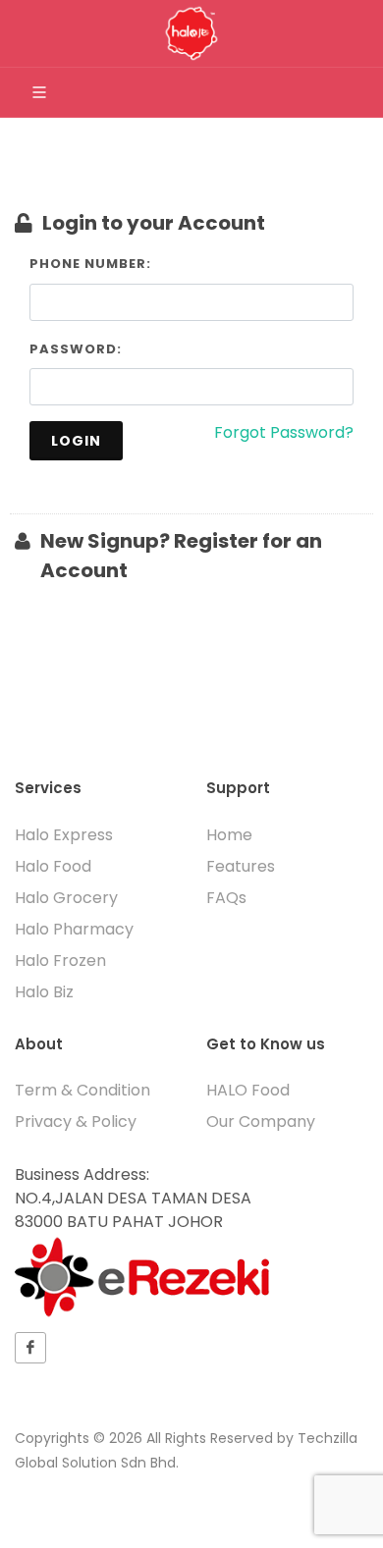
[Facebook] (30, 1347)
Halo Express (64, 835)
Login (76, 441)
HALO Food (248, 1090)
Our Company (260, 1121)
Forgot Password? (284, 432)
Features (240, 866)
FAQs (226, 897)
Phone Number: (90, 263)
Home (229, 835)
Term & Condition (82, 1090)
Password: (75, 349)
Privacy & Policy (76, 1121)
